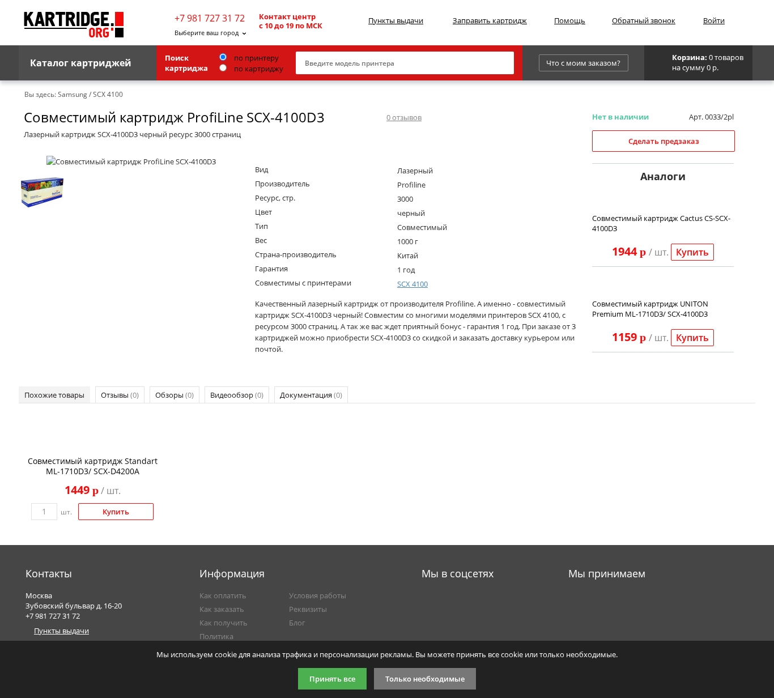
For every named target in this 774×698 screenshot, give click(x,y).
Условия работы (317, 595)
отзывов (404, 117)
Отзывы (120, 395)
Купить (692, 252)
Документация (311, 395)
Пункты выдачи (395, 20)
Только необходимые (425, 679)
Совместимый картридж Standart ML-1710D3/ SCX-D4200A (93, 466)
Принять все (332, 679)
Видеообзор (236, 395)
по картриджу (257, 68)
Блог (297, 623)
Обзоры (174, 395)
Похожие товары (54, 395)
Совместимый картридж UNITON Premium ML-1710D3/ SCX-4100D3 (650, 309)
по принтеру (255, 58)
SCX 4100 (412, 284)
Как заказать (221, 609)
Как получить (223, 623)
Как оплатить (222, 595)
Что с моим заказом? (583, 63)
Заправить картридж (490, 20)
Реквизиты (308, 609)
